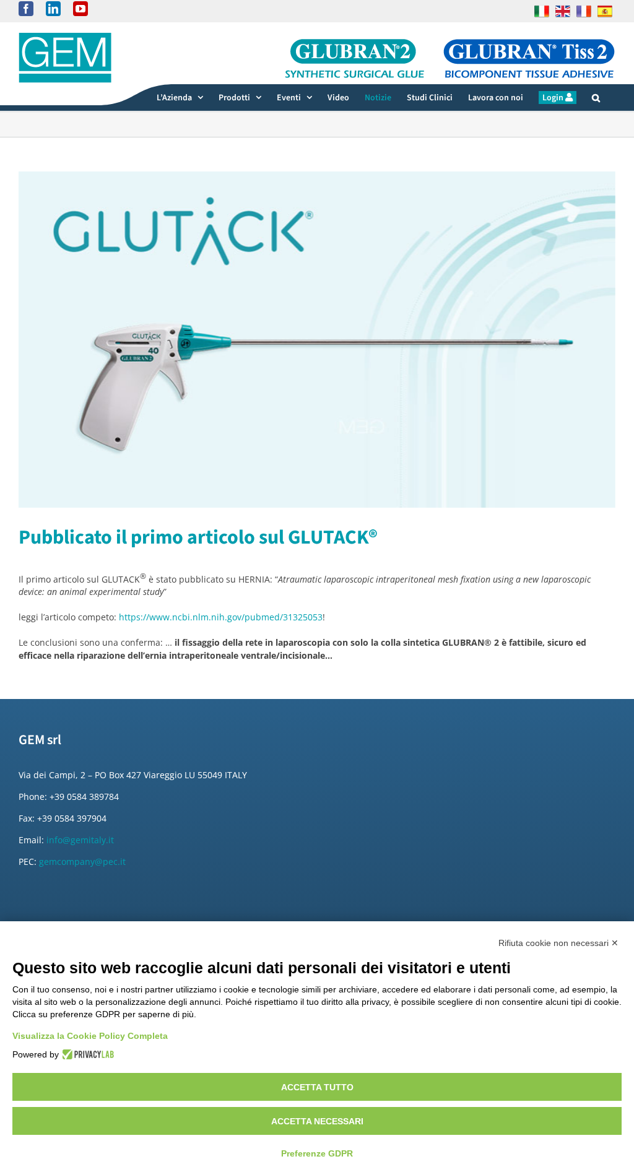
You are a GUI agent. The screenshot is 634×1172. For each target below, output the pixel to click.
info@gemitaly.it (80, 840)
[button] (596, 97)
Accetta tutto (317, 1087)
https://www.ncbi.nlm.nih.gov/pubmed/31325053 (221, 617)
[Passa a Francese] (583, 11)
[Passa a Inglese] (562, 11)
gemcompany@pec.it (82, 861)
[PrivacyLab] (86, 1054)
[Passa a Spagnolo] (604, 11)
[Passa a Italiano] (541, 11)
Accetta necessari (317, 1121)
